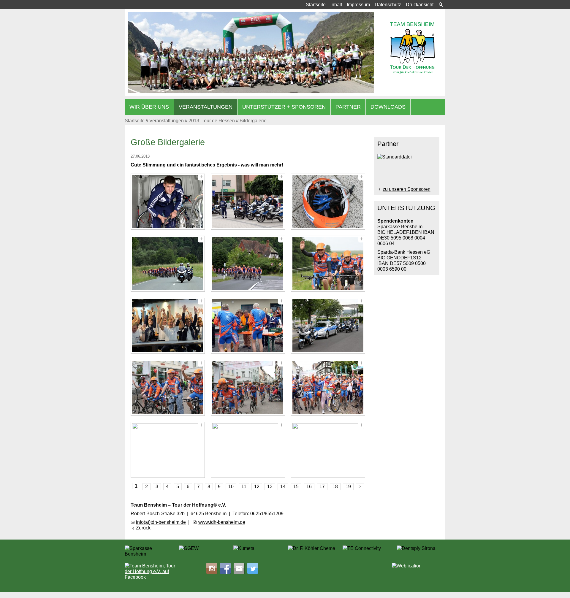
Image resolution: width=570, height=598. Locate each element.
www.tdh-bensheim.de (221, 522)
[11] (248, 388)
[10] (168, 388)
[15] (328, 450)
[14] (248, 450)
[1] (168, 202)
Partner (348, 107)
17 (322, 486)
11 (243, 486)
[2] (248, 202)
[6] (328, 264)
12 (256, 486)
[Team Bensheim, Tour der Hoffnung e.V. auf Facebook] (151, 571)
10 (231, 486)
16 (309, 486)
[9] (328, 326)
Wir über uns (149, 107)
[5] (248, 264)
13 (270, 486)
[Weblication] (418, 568)
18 (335, 486)
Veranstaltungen (205, 107)
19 (348, 486)
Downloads (388, 107)
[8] (248, 326)
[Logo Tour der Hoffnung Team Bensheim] (412, 48)
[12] (328, 388)
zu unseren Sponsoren (406, 189)
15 (296, 486)
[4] (168, 264)
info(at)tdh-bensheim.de (161, 522)
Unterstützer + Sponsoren (284, 107)
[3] (328, 202)
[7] (168, 326)
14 (283, 486)
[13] (168, 450)
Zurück (143, 527)
